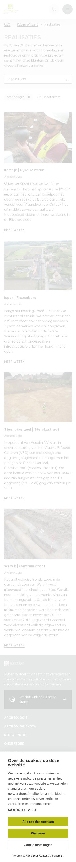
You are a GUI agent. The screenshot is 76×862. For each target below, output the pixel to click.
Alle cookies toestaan (38, 821)
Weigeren (38, 833)
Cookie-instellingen (38, 845)
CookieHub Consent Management (45, 855)
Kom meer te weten (22, 809)
